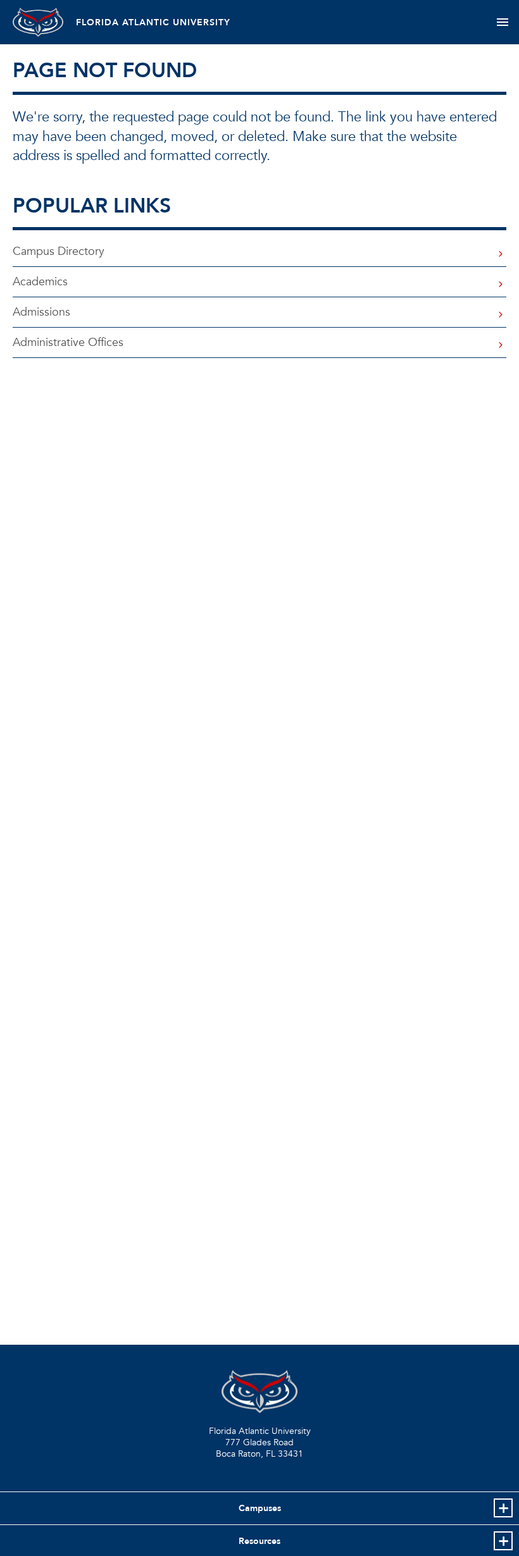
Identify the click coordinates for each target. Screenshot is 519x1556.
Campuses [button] (260, 1508)
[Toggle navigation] (502, 22)
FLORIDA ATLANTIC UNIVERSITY (153, 22)
